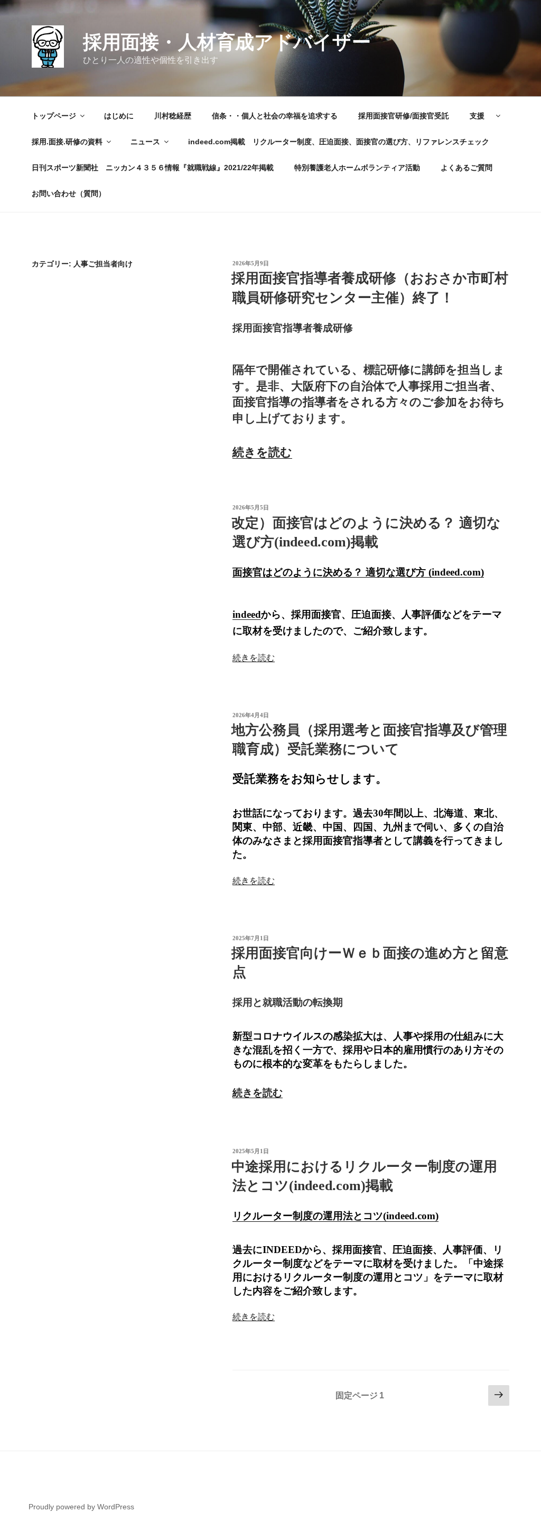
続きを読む (262, 452)
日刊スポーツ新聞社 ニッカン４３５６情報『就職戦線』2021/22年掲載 (153, 167)
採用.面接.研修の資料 (67, 141)
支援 (481, 116)
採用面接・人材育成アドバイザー (227, 42)
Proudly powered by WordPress (81, 1506)
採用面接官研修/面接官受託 (403, 116)
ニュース (145, 141)
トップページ (54, 116)
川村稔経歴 (172, 116)
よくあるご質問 (466, 167)
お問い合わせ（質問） (69, 193)
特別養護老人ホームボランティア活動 (357, 167)
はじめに (119, 116)
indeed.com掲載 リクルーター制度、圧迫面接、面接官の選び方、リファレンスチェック (342, 141)
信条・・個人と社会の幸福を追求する (275, 116)
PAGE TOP (519, 1476)
